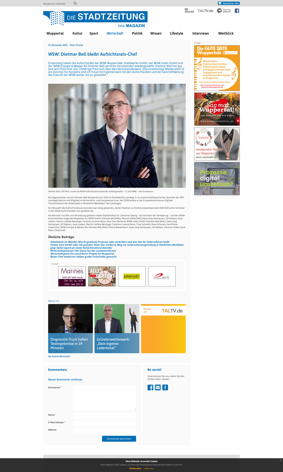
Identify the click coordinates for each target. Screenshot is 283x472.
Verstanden (135, 468)
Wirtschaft (115, 33)
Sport (94, 33)
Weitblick (226, 33)
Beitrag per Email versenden (158, 387)
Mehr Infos (149, 468)
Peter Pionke (76, 45)
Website (52, 429)
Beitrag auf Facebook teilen (150, 387)
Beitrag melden (165, 387)
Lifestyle (176, 33)
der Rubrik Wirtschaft (59, 356)
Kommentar (55, 387)
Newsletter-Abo (231, 3)
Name (52, 414)
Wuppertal (55, 33)
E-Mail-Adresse (56, 422)
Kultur (77, 33)
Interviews (200, 33)
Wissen (155, 33)
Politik (137, 33)
